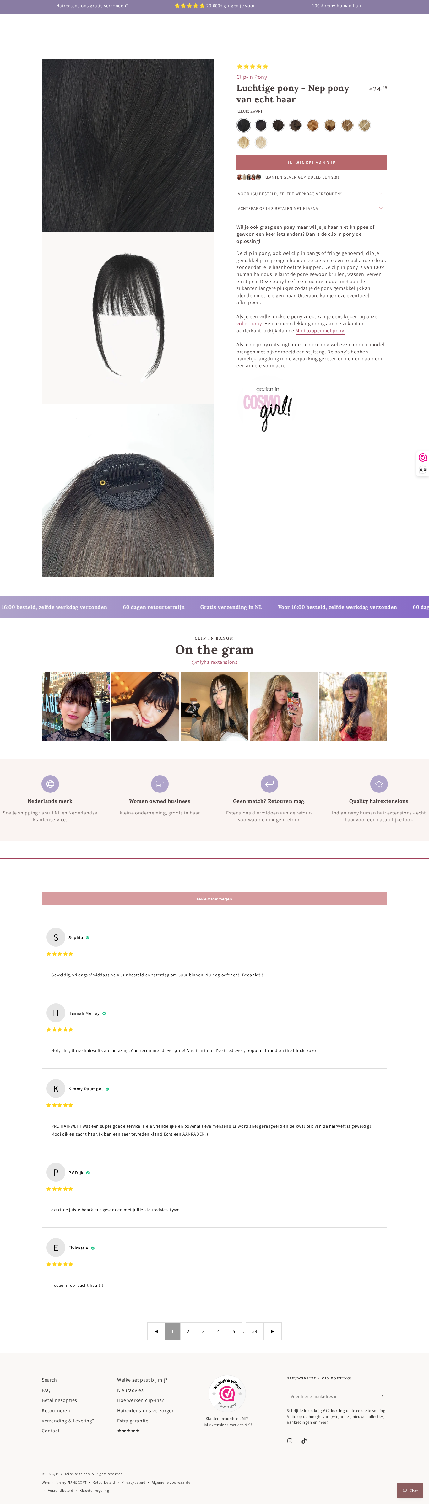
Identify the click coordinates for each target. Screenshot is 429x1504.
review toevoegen (214, 898)
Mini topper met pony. (321, 330)
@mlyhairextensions (215, 662)
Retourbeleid (104, 1482)
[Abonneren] (383, 1396)
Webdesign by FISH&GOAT (64, 1482)
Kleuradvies (130, 1390)
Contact (50, 1430)
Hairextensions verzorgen (146, 1410)
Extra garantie (132, 1420)
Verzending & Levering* (68, 1420)
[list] (214, 799)
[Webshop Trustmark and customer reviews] (227, 1393)
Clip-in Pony (251, 76)
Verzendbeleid (60, 1490)
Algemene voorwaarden (172, 1482)
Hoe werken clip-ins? (140, 1400)
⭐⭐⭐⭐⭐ (252, 66)
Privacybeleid (134, 1482)
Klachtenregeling (94, 1490)
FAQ (46, 1390)
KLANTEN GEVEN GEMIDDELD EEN (301, 177)
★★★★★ (128, 1430)
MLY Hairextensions (73, 1473)
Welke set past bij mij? (142, 1380)
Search (49, 1380)
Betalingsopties (59, 1400)
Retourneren (56, 1410)
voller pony (249, 323)
